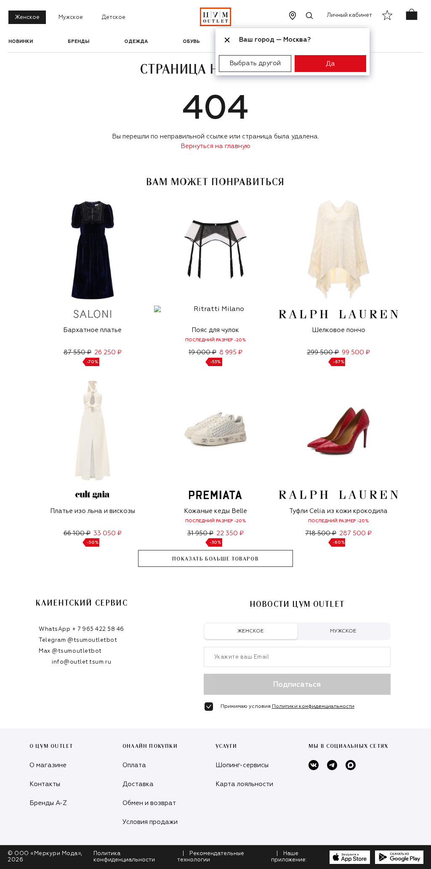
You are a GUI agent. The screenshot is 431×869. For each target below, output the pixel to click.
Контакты (44, 784)
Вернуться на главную (215, 146)
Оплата (134, 765)
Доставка (138, 784)
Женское (27, 17)
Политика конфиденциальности (124, 857)
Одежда (136, 41)
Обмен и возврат (149, 803)
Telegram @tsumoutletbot (78, 640)
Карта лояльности (244, 784)
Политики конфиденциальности (313, 706)
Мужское (71, 17)
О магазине (48, 765)
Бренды (78, 41)
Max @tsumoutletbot (70, 651)
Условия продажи (150, 822)
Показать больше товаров (215, 558)
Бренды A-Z (48, 803)
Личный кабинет (349, 15)
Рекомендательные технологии (210, 857)
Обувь (191, 41)
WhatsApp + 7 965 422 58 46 (81, 629)
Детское (113, 17)
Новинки (20, 41)
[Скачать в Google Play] (399, 857)
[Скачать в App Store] (350, 857)
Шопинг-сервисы (242, 765)
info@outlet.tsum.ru (81, 662)
